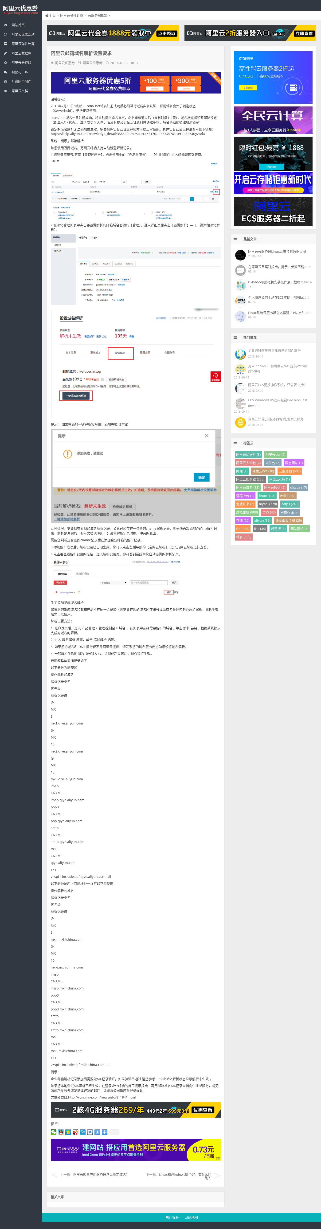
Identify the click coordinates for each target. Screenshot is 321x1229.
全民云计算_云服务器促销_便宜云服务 (276, 419)
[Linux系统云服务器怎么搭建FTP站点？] (240, 316)
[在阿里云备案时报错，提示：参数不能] (240, 270)
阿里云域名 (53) (247, 487)
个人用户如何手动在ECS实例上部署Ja (275, 297)
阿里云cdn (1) (279, 479)
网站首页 (18, 25)
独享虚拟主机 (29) (288, 520)
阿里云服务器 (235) (250, 479)
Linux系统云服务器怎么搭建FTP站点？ (276, 312)
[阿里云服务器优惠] (136, 1116)
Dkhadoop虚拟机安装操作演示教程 (274, 282)
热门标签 (172, 1217)
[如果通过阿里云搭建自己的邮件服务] (240, 353)
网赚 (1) (241, 471)
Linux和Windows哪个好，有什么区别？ (185, 1176)
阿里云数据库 (21, 53)
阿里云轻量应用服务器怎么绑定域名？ (101, 1174)
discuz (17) (298, 487)
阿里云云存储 (21, 62)
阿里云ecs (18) (263, 471)
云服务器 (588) (290, 471)
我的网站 (21, 10)
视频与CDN (19, 72)
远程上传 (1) (245, 495)
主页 (52, 15)
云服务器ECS (97, 15)
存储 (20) (242, 520)
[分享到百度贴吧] (90, 1132)
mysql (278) (268, 504)
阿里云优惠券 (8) (248, 454)
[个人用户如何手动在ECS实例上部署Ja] (240, 300)
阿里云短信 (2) (274, 487)
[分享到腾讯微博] (83, 1132)
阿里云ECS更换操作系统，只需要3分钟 (276, 385)
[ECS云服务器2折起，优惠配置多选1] (136, 1159)
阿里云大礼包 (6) (248, 462)
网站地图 (191, 1217)
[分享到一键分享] (97, 1132)
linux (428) (267, 495)
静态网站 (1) (294, 462)
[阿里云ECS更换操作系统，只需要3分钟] (240, 387)
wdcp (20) (287, 495)
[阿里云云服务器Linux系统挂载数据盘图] (240, 254)
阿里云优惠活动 (23, 34)
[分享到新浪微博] (75, 1132)
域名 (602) (243, 537)
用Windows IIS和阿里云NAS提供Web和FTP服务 (277, 369)
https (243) (290, 504)
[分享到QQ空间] (68, 1132)
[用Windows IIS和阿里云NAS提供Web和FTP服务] (240, 368)
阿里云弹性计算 (23, 43)
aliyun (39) (262, 520)
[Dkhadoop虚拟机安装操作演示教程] (240, 285)
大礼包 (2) (273, 462)
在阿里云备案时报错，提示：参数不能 (276, 267)
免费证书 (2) (245, 504)
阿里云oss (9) (275, 454)
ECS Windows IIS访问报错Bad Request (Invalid (277, 403)
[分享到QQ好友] (61, 1132)
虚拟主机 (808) (247, 512)
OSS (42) (269, 512)
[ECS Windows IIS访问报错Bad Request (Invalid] (240, 403)
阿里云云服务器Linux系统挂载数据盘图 (277, 251)
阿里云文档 (19, 91)
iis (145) (260, 528)
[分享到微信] (54, 1132)
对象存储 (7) (289, 512)
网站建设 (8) (299, 528)
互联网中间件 (21, 81)
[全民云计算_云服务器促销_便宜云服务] (240, 421)
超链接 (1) (278, 528)
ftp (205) (242, 528)
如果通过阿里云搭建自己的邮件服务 (274, 350)
